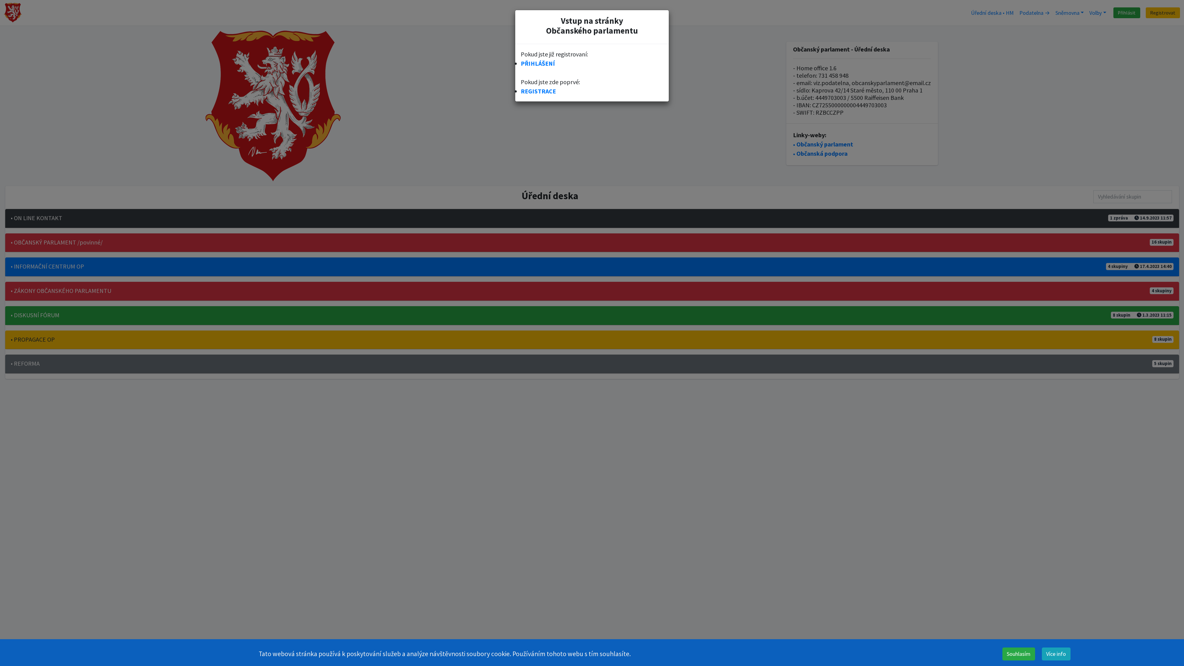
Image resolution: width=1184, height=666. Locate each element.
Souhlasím (1018, 653)
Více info (1056, 653)
